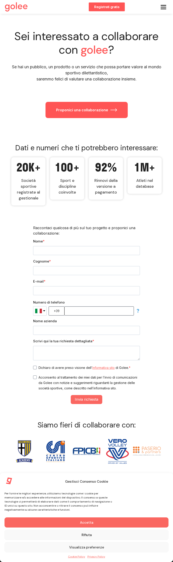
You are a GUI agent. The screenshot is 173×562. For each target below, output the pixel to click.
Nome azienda (45, 321)
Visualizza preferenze (86, 547)
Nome (38, 241)
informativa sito (103, 368)
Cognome (41, 261)
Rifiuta (87, 535)
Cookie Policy (76, 556)
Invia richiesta (86, 399)
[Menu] (163, 7)
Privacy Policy (96, 556)
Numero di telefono (49, 302)
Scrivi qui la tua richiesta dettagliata (62, 341)
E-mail (38, 281)
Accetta (86, 522)
